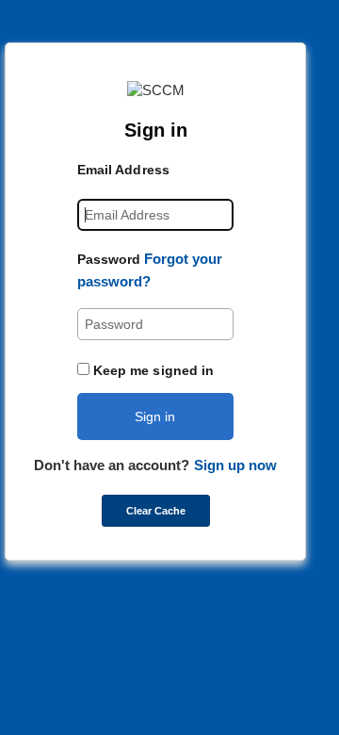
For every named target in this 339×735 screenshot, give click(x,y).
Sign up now (235, 465)
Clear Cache (156, 510)
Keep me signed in (154, 370)
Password (109, 259)
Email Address (123, 169)
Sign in (155, 416)
